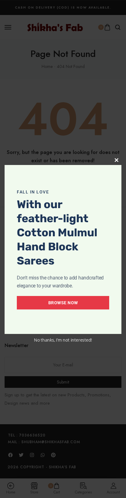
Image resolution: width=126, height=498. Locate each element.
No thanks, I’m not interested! (63, 340)
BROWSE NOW (63, 302)
